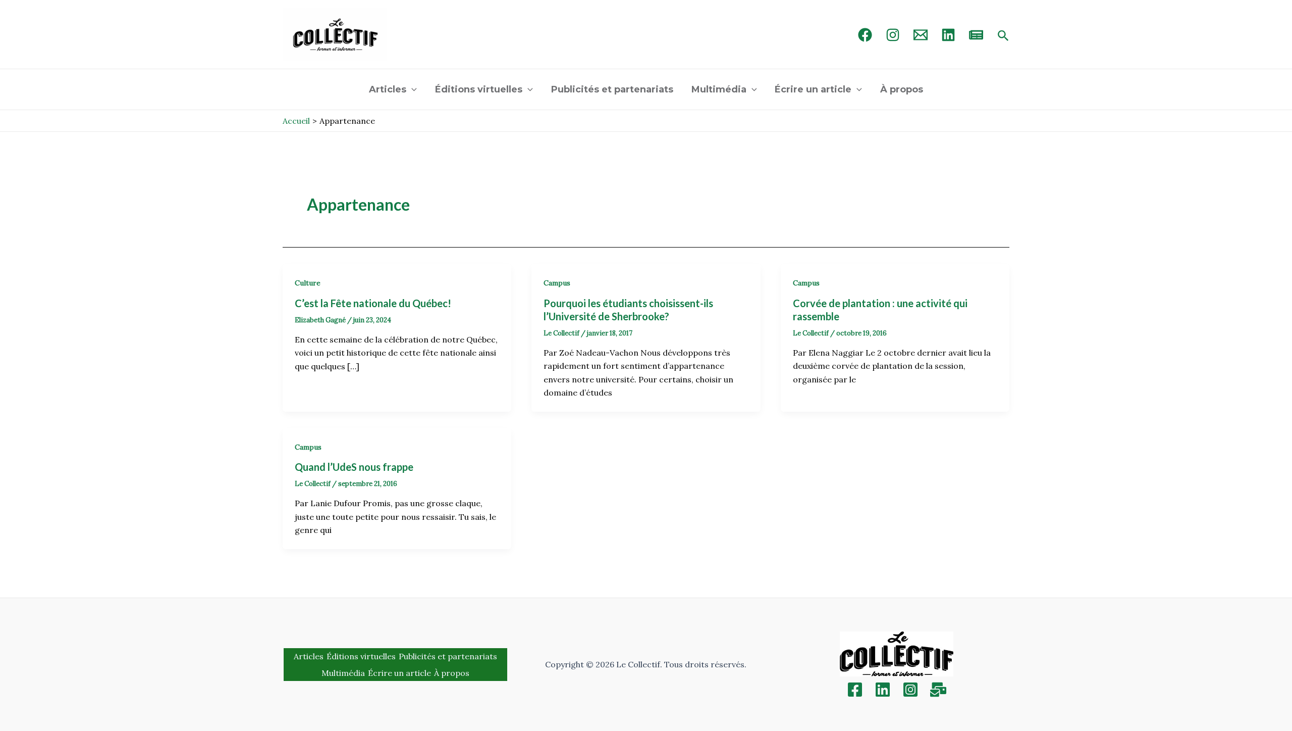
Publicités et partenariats (612, 89)
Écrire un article (813, 89)
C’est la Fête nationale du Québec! (374, 303)
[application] (411, 89)
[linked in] (948, 35)
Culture (307, 282)
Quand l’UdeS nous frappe (354, 467)
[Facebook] (865, 35)
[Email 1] (920, 35)
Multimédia (718, 89)
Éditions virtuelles (478, 89)
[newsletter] (976, 35)
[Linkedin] (883, 689)
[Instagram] (893, 35)
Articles (387, 89)
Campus (557, 282)
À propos (901, 89)
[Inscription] (938, 689)
